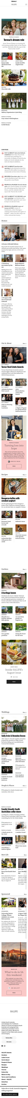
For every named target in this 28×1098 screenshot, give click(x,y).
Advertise (4, 1082)
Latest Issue (5, 1057)
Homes (3, 1069)
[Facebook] (2, 1046)
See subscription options (10, 1094)
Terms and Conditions (8, 1077)
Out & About (5, 1060)
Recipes (4, 1065)
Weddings (4, 1067)
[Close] (25, 1088)
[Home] (14, 1)
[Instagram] (4, 1046)
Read (14, 466)
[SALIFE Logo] (14, 4)
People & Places (6, 1062)
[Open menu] (26, 4)
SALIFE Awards (6, 1052)
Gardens (4, 1055)
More (24, 343)
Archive (3, 1084)
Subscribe (9, 1038)
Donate (9, 1042)
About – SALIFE (6, 1079)
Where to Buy (5, 1074)
